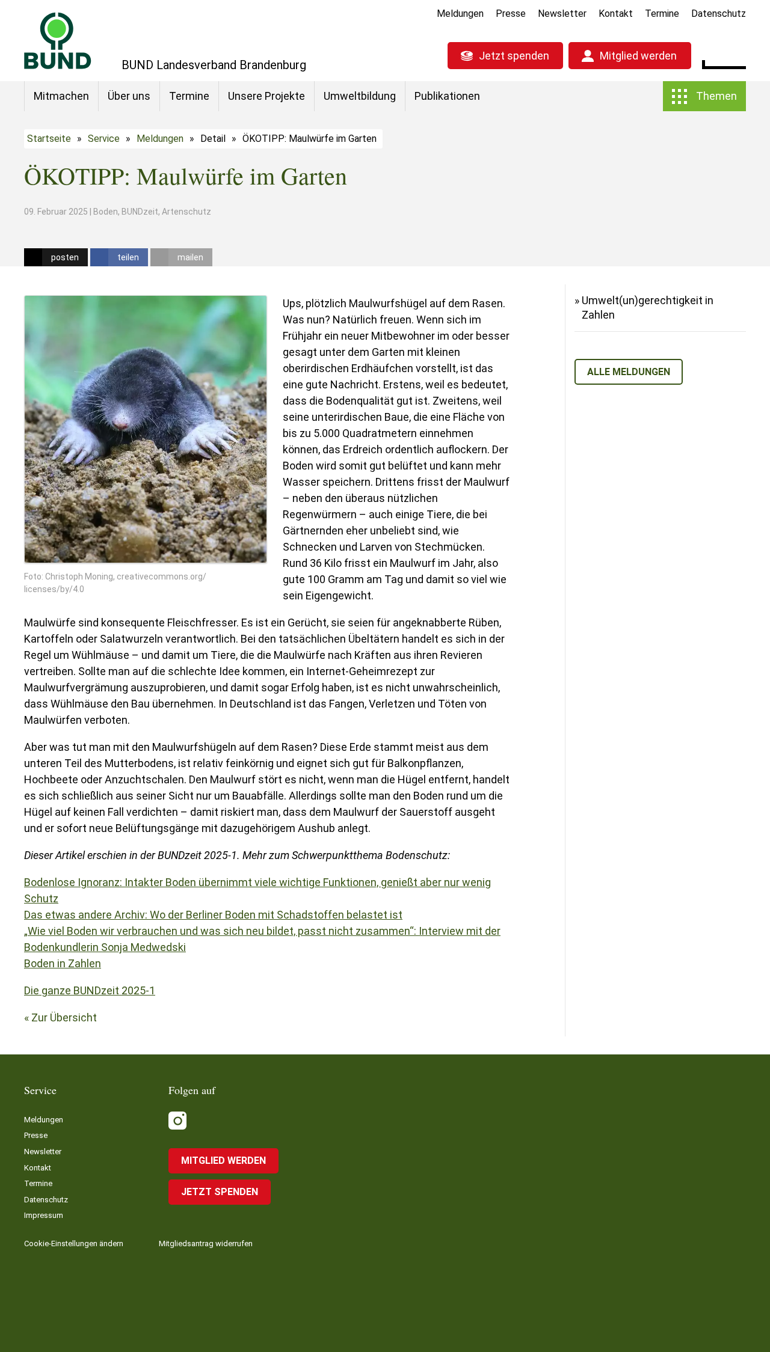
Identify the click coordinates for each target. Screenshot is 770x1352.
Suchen (736, 54)
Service (104, 138)
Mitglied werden (638, 55)
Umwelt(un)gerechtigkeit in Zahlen (647, 307)
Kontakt (616, 13)
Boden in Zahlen (62, 963)
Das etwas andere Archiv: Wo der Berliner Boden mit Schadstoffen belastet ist (213, 914)
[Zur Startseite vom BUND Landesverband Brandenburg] (57, 40)
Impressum (43, 1215)
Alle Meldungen (628, 372)
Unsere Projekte (266, 96)
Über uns (129, 96)
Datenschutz (718, 13)
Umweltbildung (360, 96)
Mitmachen (61, 96)
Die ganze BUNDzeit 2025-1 (89, 990)
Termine (662, 13)
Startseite (49, 138)
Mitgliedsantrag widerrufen (206, 1243)
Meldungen (460, 13)
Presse (511, 13)
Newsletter (562, 13)
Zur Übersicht (64, 1017)
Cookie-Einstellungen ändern (73, 1243)
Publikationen (447, 96)
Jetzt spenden (514, 55)
